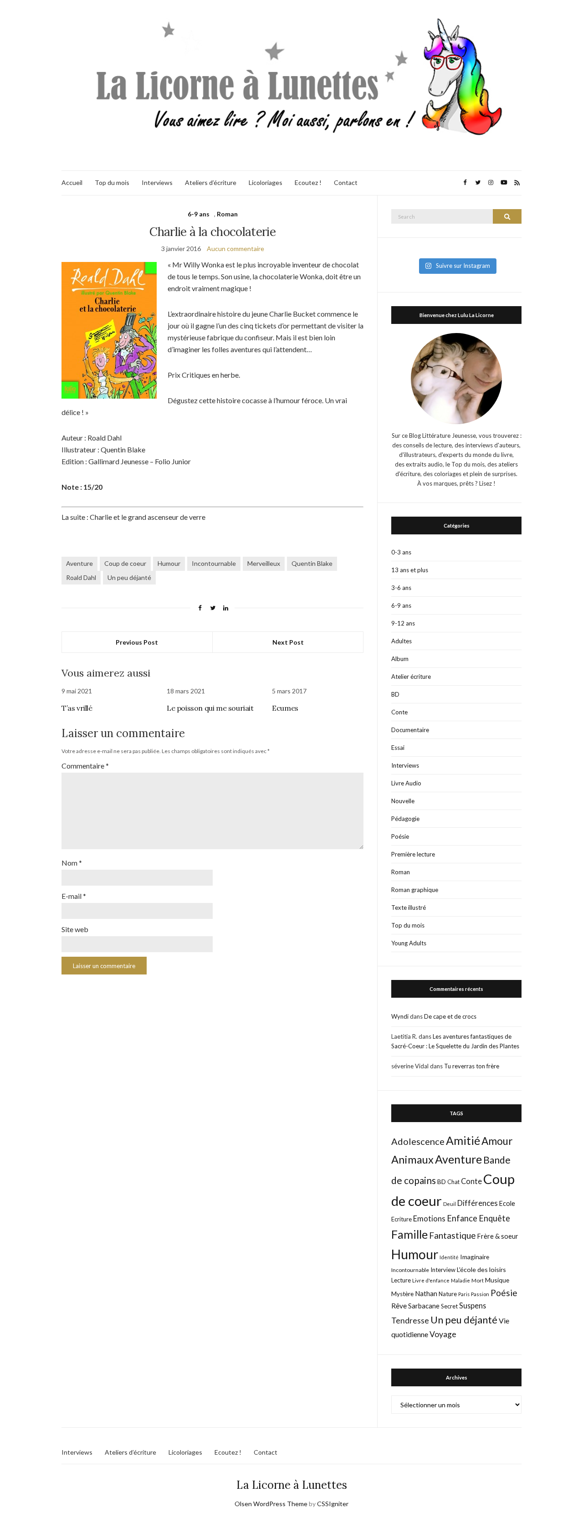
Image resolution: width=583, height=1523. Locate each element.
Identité (449, 1257)
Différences (477, 1203)
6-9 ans (199, 214)
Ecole (507, 1203)
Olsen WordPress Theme (271, 1504)
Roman (227, 214)
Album (400, 658)
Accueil (71, 182)
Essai (397, 747)
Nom (71, 862)
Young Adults (408, 943)
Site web (74, 929)
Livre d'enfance (431, 1280)
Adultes (401, 641)
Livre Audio (406, 783)
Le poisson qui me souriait (210, 708)
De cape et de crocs (450, 1016)
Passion (480, 1294)
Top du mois (112, 182)
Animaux (412, 1159)
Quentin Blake (312, 563)
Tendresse (410, 1320)
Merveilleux (263, 563)
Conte (399, 712)
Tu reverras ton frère (471, 1066)
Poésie (400, 836)
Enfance (462, 1218)
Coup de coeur (125, 563)
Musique (497, 1280)
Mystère (402, 1293)
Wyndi (400, 1016)
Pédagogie (405, 818)
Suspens (472, 1305)
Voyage (443, 1334)
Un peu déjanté (129, 577)
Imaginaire (474, 1257)
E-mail (73, 896)
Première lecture (413, 854)
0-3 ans (401, 552)
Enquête (494, 1218)
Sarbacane (424, 1306)
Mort (477, 1280)
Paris (464, 1294)
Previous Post (137, 642)
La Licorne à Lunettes (291, 1485)
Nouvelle (402, 801)
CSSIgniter (332, 1504)
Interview (442, 1269)
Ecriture (401, 1219)
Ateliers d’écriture (210, 182)
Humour (169, 563)
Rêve (399, 1306)
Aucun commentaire (235, 248)
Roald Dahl (81, 577)
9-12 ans (403, 623)
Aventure (79, 563)
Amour (497, 1141)
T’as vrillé (76, 708)
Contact (346, 182)
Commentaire (85, 765)
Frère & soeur (497, 1236)
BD (395, 694)
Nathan (426, 1293)
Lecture (401, 1280)
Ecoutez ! (308, 182)
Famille (409, 1234)
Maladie (460, 1280)
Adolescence (418, 1141)
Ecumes (285, 708)
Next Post (288, 642)
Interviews (157, 182)
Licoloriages (265, 182)
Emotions (429, 1218)
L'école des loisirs (481, 1269)
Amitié (463, 1140)
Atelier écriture (411, 676)
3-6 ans (401, 587)
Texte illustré (408, 907)
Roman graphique (414, 889)
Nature (448, 1293)
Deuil (449, 1204)
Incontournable (214, 563)
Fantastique (452, 1235)
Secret (449, 1306)
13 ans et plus (409, 570)
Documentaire (410, 729)
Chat (453, 1181)
